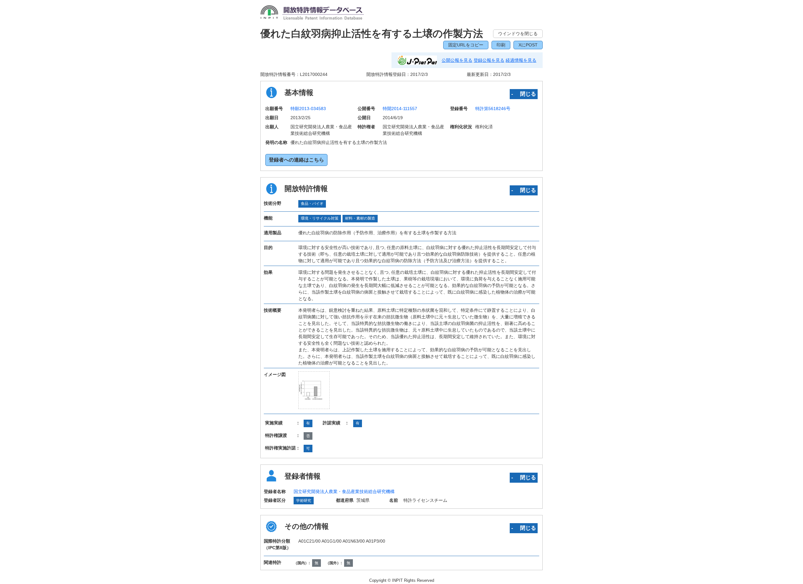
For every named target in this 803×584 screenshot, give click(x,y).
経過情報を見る (521, 60)
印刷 (501, 44)
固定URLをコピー (465, 44)
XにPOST (528, 44)
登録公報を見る (489, 60)
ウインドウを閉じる (518, 33)
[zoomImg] (314, 390)
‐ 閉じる (523, 94)
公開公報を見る (457, 60)
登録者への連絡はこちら (296, 159)
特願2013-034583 (308, 108)
